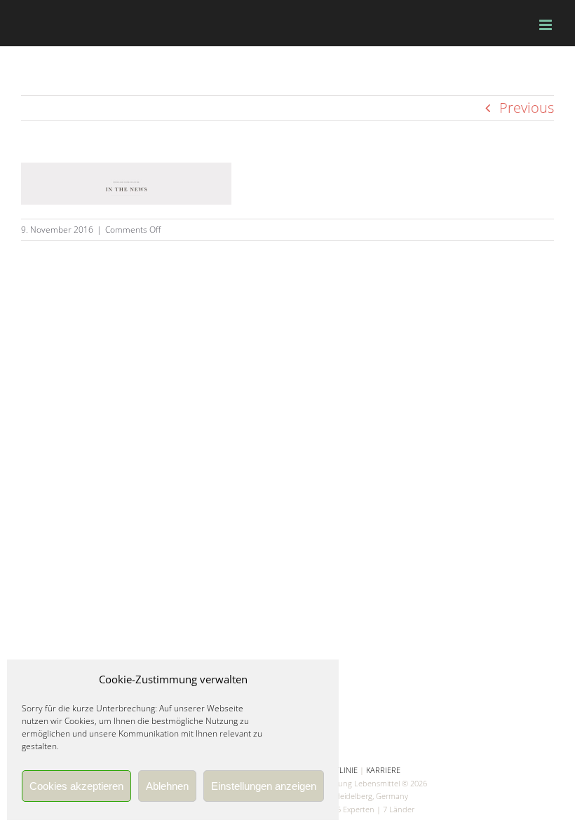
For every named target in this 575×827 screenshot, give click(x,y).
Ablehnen (167, 786)
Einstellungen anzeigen (263, 786)
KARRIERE (383, 770)
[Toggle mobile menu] (546, 25)
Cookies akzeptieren (76, 786)
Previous (526, 107)
